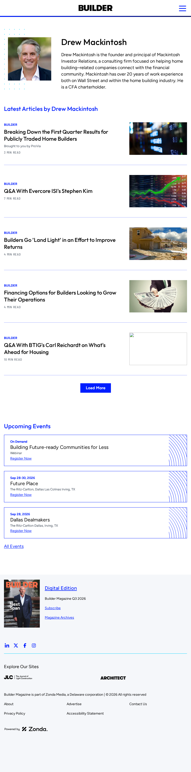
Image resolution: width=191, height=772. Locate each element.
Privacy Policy (14, 713)
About (8, 704)
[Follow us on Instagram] (34, 645)
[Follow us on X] (16, 645)
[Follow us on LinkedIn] (7, 645)
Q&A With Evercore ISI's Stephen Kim (48, 190)
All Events (14, 546)
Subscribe (53, 608)
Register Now (21, 458)
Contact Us (138, 704)
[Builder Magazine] (95, 8)
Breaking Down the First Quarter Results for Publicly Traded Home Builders (56, 135)
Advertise (74, 704)
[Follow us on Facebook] (25, 645)
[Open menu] (183, 8)
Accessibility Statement (85, 713)
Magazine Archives (59, 617)
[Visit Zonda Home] (26, 729)
